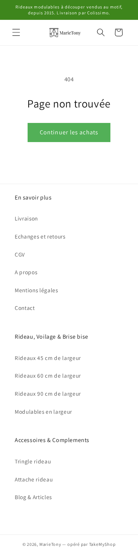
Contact (25, 307)
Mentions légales (36, 290)
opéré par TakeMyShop (91, 544)
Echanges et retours (40, 236)
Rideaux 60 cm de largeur (48, 375)
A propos (26, 272)
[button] (16, 32)
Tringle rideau (33, 461)
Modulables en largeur (43, 411)
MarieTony (50, 544)
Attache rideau (34, 479)
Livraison (26, 218)
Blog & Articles (33, 497)
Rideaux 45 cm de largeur (48, 357)
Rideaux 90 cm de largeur (48, 393)
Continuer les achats (69, 132)
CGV (20, 254)
